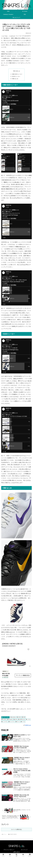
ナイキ (23, 721)
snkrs (16, 719)
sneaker (4, 719)
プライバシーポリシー (9, 849)
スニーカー (12, 721)
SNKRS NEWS (6, 717)
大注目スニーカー (16, 76)
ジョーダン (5, 721)
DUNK (19, 717)
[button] (29, 451)
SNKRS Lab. (22, 719)
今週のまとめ (15, 78)
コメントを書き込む (16, 829)
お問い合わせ (16, 852)
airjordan (14, 717)
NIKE (24, 717)
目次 (14, 71)
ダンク (18, 721)
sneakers (11, 719)
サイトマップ (24, 849)
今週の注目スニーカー (17, 74)
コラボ (28, 719)
